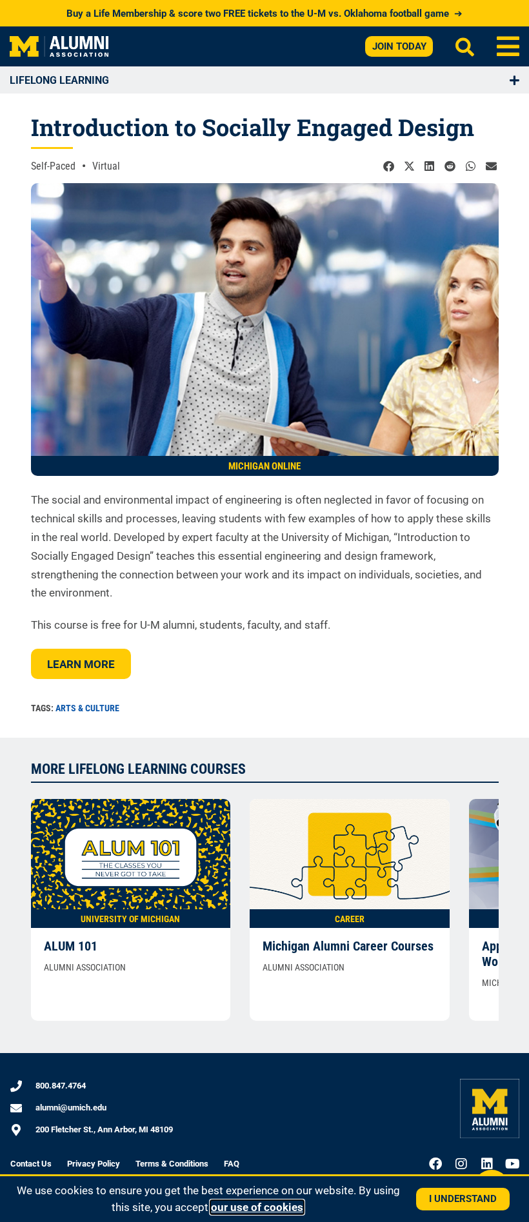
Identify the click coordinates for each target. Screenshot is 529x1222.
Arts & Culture (87, 708)
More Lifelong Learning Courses (138, 769)
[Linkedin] (487, 1164)
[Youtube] (512, 1164)
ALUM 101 (70, 946)
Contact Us (31, 1163)
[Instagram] (461, 1164)
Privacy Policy (93, 1163)
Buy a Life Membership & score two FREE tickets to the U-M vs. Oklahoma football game (264, 13)
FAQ (231, 1163)
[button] (508, 46)
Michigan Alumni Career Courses (348, 946)
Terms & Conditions (171, 1163)
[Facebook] (435, 1164)
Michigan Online (264, 466)
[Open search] (464, 46)
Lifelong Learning (59, 80)
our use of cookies (257, 1207)
